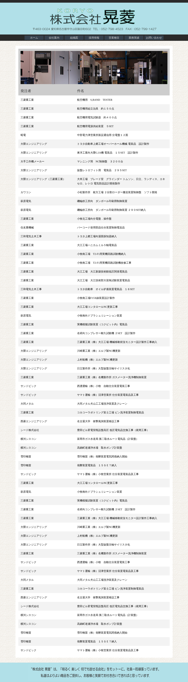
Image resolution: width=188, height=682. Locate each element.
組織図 (74, 37)
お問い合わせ (154, 37)
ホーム (34, 37)
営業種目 (114, 37)
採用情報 (94, 37)
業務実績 (134, 37)
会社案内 (54, 37)
